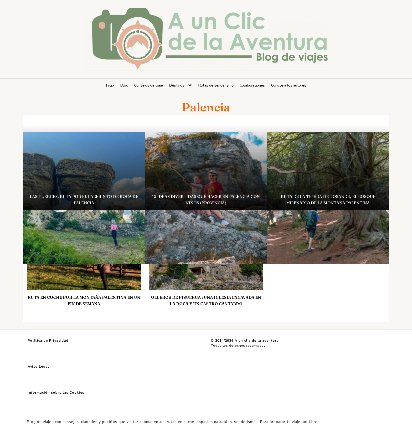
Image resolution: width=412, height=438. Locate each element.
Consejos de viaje (148, 85)
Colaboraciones (252, 85)
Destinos (176, 85)
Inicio (110, 85)
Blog (124, 85)
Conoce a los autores (288, 85)
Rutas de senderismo (216, 85)
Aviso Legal (38, 366)
